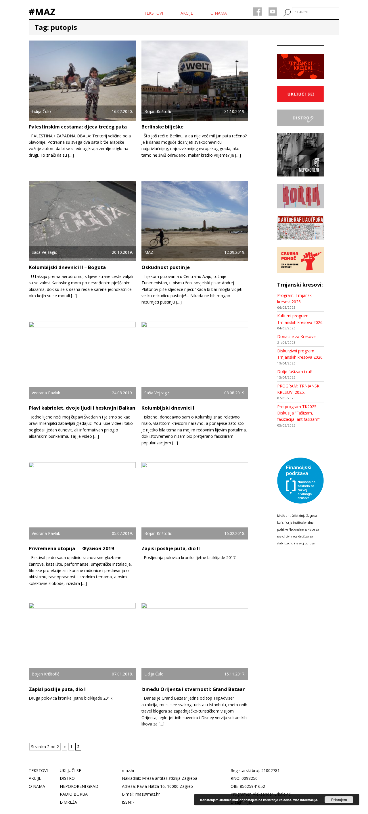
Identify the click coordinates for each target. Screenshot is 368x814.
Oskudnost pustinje (165, 267)
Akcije (187, 13)
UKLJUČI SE (70, 770)
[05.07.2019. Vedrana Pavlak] (82, 539)
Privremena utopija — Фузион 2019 (71, 548)
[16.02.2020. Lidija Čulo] (82, 117)
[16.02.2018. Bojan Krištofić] (194, 539)
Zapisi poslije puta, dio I (57, 689)
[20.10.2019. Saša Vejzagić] (82, 258)
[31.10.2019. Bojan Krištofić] (194, 117)
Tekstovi (153, 13)
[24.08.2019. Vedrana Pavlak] (82, 398)
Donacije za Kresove (296, 336)
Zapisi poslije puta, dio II (170, 548)
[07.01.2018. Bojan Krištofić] (82, 679)
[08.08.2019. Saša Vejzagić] (194, 398)
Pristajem (339, 799)
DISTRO (67, 778)
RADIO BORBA (74, 794)
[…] (71, 155)
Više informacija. (305, 800)
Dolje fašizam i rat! (294, 371)
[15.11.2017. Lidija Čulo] (194, 679)
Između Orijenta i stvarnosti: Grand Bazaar (193, 689)
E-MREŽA (68, 802)
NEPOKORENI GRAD (79, 786)
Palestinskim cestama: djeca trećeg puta (78, 126)
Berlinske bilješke (162, 126)
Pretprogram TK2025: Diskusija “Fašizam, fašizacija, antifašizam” (298, 413)
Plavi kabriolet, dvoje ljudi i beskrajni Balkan (82, 407)
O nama (218, 13)
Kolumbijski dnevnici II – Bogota (67, 267)
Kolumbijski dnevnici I (167, 407)
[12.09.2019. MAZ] (194, 258)
